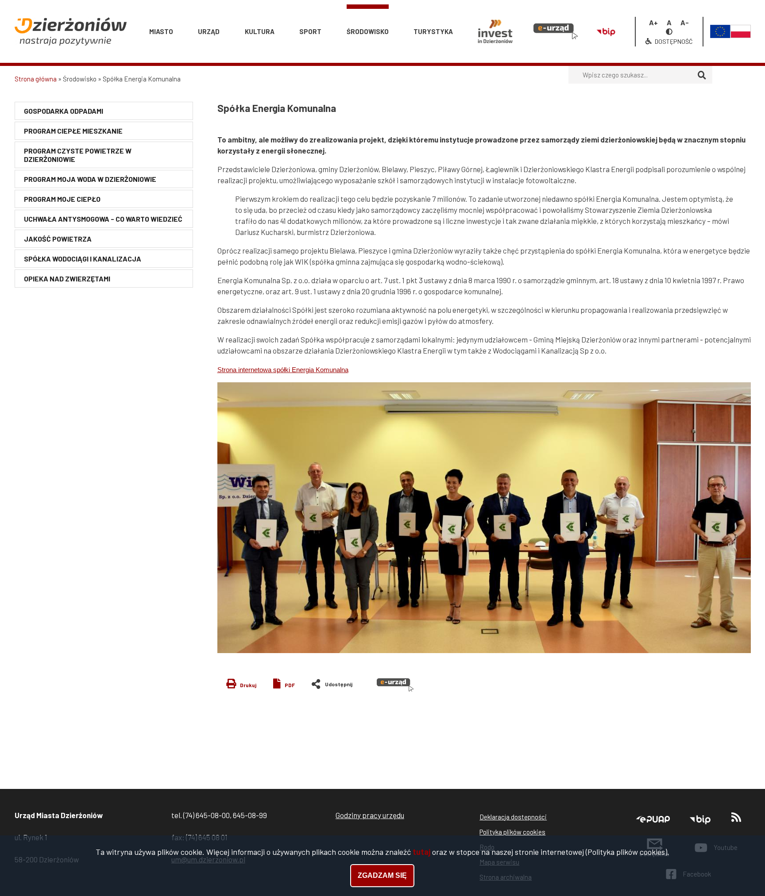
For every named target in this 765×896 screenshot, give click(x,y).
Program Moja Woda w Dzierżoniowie (90, 179)
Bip (602, 13)
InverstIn (495, 13)
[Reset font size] (669, 22)
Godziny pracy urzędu (370, 815)
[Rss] (736, 819)
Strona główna (36, 79)
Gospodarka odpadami (63, 111)
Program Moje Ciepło (62, 199)
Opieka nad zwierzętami (67, 278)
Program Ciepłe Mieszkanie (73, 131)
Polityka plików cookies (512, 832)
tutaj (421, 852)
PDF (290, 685)
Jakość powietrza (58, 239)
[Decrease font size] (684, 22)
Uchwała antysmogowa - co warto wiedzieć (103, 219)
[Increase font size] (653, 22)
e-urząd (551, 13)
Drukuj (248, 685)
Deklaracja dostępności (513, 817)
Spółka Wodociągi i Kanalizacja (82, 258)
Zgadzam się (382, 875)
